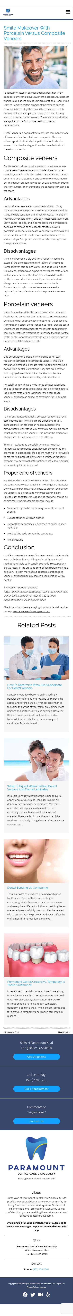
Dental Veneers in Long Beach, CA (31, 611)
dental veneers (31, 117)
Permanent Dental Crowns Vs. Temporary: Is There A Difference (36, 983)
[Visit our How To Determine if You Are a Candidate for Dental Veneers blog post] (36, 658)
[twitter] (33, 1295)
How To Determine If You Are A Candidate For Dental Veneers (34, 686)
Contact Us (37, 1121)
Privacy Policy (32, 1287)
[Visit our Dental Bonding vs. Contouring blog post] (36, 861)
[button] (68, 11)
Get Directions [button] (36, 1056)
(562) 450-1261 (41, 595)
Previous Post (12, 1032)
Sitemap (43, 1287)
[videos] (40, 1295)
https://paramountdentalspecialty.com (25, 591)
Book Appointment (36, 1088)
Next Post (63, 1032)
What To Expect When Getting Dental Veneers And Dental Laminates (32, 787)
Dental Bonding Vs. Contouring (27, 887)
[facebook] (25, 1295)
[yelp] (48, 1295)
